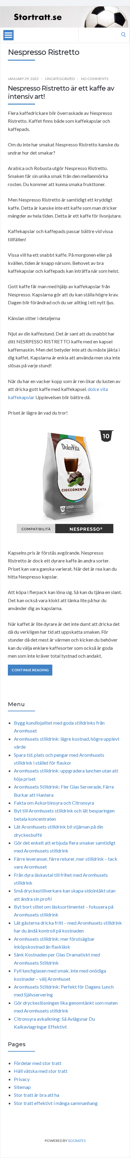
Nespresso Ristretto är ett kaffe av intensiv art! (61, 92)
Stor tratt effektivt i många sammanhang (56, 1103)
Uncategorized (60, 78)
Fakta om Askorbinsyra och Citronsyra (54, 803)
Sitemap (22, 1087)
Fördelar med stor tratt (37, 1063)
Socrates (77, 1140)
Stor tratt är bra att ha (36, 1095)
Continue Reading (30, 670)
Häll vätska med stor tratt (40, 1071)
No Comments (94, 78)
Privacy (22, 1079)
